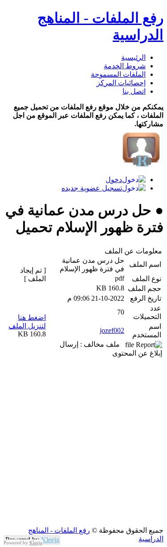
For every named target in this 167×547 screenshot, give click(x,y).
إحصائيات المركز (121, 83)
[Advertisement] (83, 442)
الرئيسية (133, 57)
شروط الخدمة (125, 66)
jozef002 (112, 330)
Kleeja (50, 539)
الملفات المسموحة (118, 74)
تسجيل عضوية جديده (91, 188)
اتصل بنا (134, 91)
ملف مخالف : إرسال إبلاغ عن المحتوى (111, 348)
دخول (114, 179)
